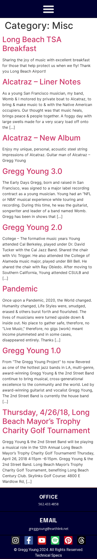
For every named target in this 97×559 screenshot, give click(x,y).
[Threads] (81, 540)
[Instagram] (15, 540)
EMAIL (48, 521)
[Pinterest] (68, 540)
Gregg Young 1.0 (31, 350)
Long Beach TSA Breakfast (31, 44)
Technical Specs (48, 555)
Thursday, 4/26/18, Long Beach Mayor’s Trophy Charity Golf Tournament (46, 421)
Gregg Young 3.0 (32, 171)
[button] (48, 9)
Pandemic (20, 288)
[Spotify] (55, 540)
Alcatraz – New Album (41, 137)
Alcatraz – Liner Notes (41, 81)
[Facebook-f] (28, 540)
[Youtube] (42, 540)
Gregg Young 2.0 (32, 227)
